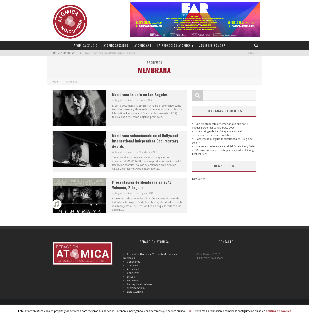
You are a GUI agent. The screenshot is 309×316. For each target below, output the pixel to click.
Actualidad (133, 269)
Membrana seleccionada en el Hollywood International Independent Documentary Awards (145, 141)
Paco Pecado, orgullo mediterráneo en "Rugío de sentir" (115, 51)
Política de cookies (278, 311)
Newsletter (198, 178)
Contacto (253, 53)
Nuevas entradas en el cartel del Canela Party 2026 (225, 146)
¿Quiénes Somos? (212, 45)
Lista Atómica (135, 291)
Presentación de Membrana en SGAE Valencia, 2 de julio (141, 184)
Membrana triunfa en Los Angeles (140, 94)
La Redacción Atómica (174, 45)
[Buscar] (257, 45)
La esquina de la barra (140, 284)
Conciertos (133, 273)
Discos (131, 276)
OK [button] (190, 311)
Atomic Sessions (116, 45)
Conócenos (133, 261)
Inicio (55, 81)
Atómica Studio (86, 45)
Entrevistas (133, 280)
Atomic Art (143, 45)
